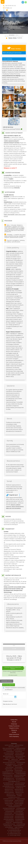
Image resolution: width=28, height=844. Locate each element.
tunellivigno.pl (19, 787)
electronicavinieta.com (14, 761)
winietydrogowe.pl (17, 822)
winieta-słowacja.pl (18, 802)
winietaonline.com (9, 814)
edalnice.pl (22, 759)
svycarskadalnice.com (8, 786)
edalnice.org (14, 759)
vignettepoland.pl (11, 795)
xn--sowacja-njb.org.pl (14, 828)
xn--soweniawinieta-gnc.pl (14, 830)
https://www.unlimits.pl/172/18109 (11, 129)
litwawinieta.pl (18, 767)
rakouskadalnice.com (8, 778)
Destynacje (14, 724)
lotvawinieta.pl (9, 770)
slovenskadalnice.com (14, 781)
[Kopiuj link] (21, 129)
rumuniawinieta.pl (20, 778)
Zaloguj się (14, 730)
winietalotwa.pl (8, 813)
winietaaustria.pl (18, 805)
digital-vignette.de (10, 757)
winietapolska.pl (19, 814)
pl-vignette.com (8, 776)
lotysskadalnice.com (7, 772)
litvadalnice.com (17, 765)
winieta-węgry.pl (19, 803)
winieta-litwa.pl (8, 802)
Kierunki (14, 721)
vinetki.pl (19, 795)
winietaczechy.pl (20, 809)
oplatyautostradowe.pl (19, 775)
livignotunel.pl (8, 768)
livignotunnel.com (18, 768)
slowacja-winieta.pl (20, 783)
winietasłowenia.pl (19, 819)
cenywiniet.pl (18, 751)
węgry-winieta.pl (19, 827)
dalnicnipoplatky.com (8, 756)
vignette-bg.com (19, 789)
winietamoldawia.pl (19, 813)
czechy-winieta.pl (19, 753)
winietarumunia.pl (8, 816)
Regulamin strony (14, 728)
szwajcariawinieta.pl (20, 786)
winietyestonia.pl (20, 824)
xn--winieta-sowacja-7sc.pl (14, 833)
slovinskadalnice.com (8, 783)
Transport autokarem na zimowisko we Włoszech (15, 688)
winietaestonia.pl (9, 811)
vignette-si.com (10, 794)
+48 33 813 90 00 (10, 5)
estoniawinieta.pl (20, 762)
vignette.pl (19, 794)
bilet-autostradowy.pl (14, 746)
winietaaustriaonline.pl (14, 806)
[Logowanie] (7, 10)
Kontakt (14, 732)
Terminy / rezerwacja (16, 49)
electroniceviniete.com (9, 762)
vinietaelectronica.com (14, 797)
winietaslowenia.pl (19, 817)
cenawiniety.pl (10, 751)
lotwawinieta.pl (18, 770)
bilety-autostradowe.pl (8, 748)
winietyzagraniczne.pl (18, 825)
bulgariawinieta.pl (7, 750)
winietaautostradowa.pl (9, 808)
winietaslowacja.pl (8, 817)
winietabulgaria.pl (20, 808)
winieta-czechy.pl (19, 800)
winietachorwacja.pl (9, 809)
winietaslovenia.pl (19, 816)
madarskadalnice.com (20, 772)
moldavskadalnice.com (8, 773)
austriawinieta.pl (19, 745)
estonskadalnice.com (10, 764)
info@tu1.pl (8, 8)
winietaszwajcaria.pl (9, 819)
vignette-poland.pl (9, 792)
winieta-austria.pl (8, 800)
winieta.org (9, 805)
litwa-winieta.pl (9, 767)
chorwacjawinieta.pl (9, 753)
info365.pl (9, 765)
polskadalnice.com (19, 776)
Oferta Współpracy (14, 736)
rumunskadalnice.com (8, 780)
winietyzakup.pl (9, 827)
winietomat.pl (18, 821)
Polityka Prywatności (14, 726)
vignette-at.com (9, 789)
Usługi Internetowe (14, 734)
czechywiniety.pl (19, 754)
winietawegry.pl (10, 821)
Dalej (13, 648)
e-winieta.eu (6, 759)
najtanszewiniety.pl (7, 775)
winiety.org (8, 822)
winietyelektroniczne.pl (9, 824)
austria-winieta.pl (9, 745)
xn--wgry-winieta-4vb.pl (14, 832)
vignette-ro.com (19, 792)
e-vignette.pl (19, 757)
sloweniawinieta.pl (19, 784)
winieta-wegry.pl (9, 803)
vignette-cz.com (9, 791)
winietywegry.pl (8, 825)
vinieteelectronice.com (9, 798)
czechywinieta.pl (9, 754)
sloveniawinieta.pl (20, 780)
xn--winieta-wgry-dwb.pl (14, 835)
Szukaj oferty (14, 719)
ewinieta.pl (20, 764)
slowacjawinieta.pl (8, 784)
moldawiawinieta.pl (21, 773)
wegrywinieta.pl (21, 798)
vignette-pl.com (19, 791)
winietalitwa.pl (19, 811)
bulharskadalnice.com (19, 750)
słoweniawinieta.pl (9, 787)
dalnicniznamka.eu (20, 756)
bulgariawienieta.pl (20, 748)
